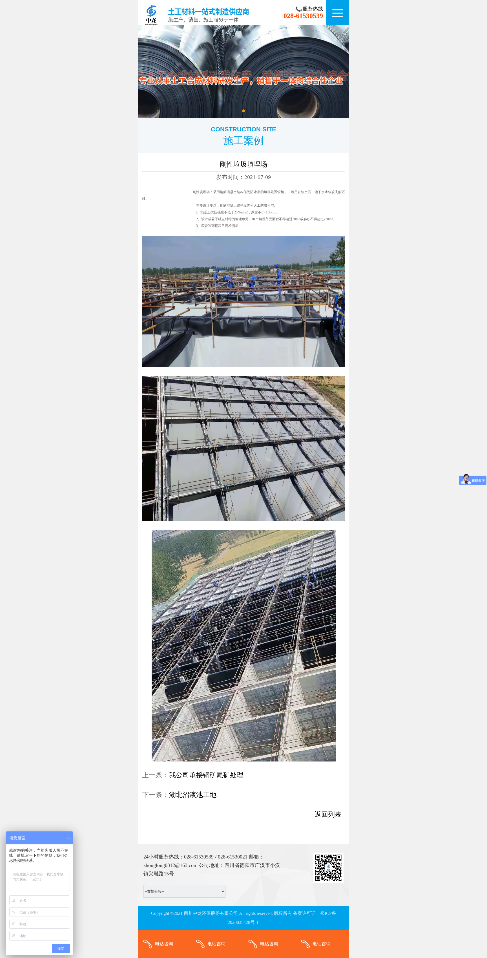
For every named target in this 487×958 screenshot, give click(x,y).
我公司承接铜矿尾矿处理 (206, 775)
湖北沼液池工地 (192, 794)
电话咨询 (164, 943)
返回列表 (328, 814)
